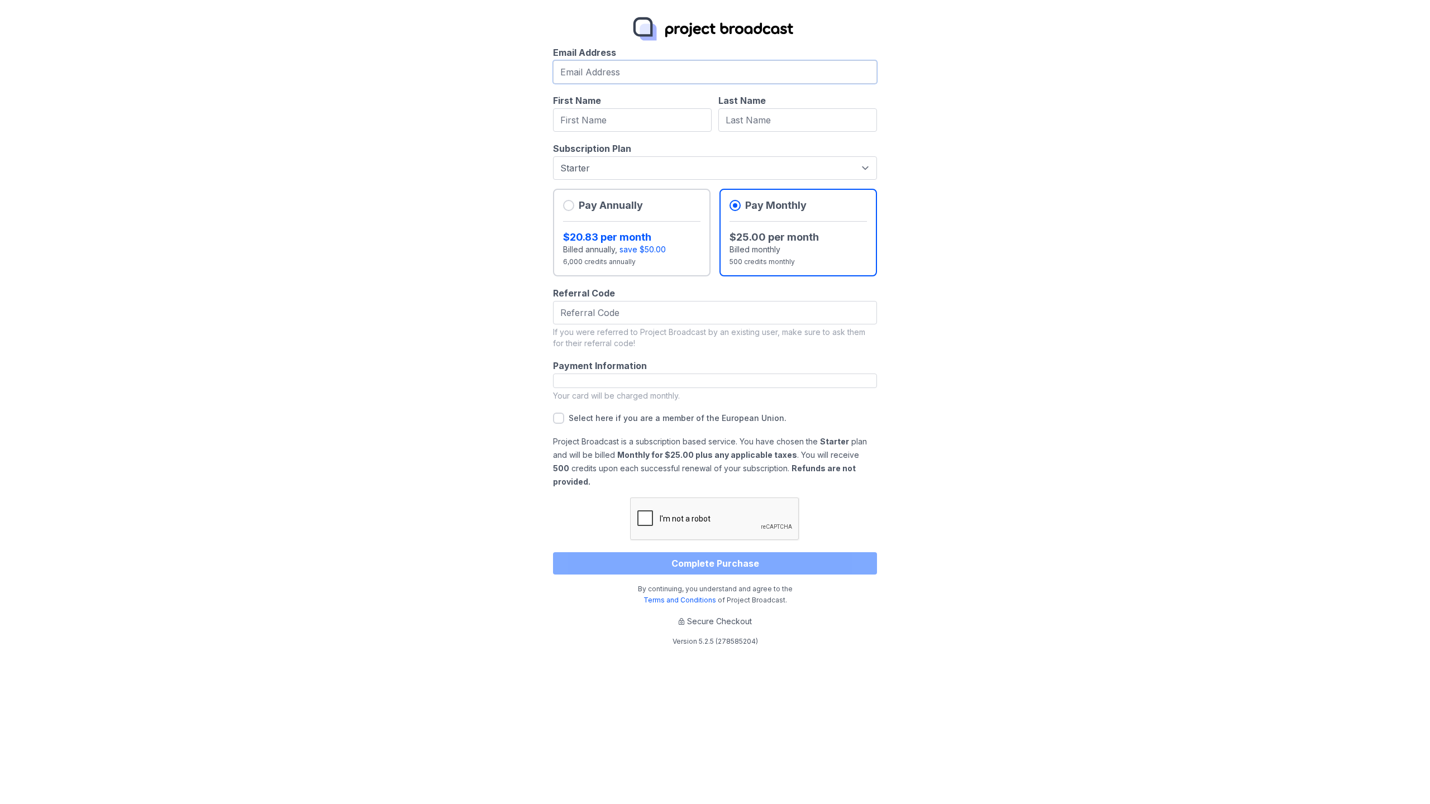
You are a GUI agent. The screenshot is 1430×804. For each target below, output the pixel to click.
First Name (577, 100)
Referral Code (584, 293)
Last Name (742, 100)
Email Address (584, 52)
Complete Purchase (715, 563)
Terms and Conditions (680, 600)
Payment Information (600, 365)
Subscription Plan (592, 148)
